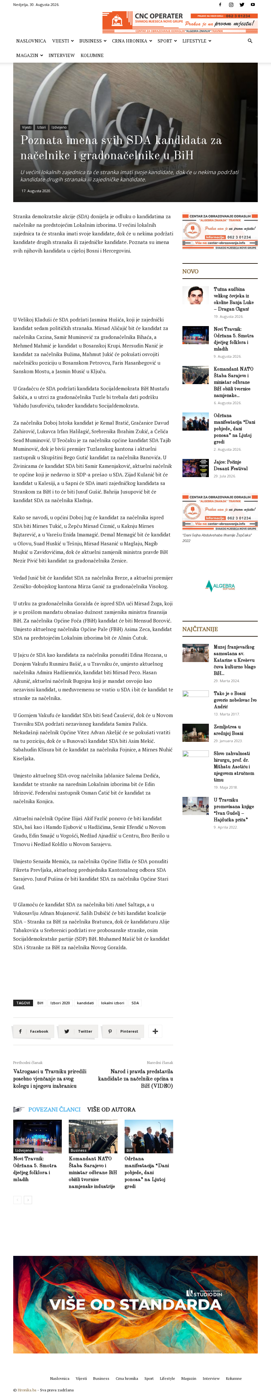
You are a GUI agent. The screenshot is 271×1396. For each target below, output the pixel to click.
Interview (62, 55)
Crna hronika (129, 41)
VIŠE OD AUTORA (111, 1109)
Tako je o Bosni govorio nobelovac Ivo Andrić (235, 700)
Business (90, 41)
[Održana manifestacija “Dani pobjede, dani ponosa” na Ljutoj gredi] (149, 1136)
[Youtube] (253, 4)
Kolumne (92, 55)
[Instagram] (231, 4)
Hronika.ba (27, 1389)
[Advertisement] (133, 278)
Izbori (41, 127)
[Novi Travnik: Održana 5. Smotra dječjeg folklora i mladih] (37, 1136)
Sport (165, 41)
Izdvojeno (59, 127)
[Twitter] (242, 4)
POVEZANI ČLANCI (54, 1109)
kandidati (85, 1002)
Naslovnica (31, 41)
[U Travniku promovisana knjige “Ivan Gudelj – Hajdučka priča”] (195, 806)
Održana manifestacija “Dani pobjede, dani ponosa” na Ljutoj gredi (147, 1173)
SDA (135, 1002)
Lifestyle (194, 41)
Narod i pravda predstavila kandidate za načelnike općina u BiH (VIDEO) (135, 1079)
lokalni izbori (112, 1002)
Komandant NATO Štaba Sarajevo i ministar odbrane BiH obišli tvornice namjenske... (233, 382)
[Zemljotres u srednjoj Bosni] (195, 733)
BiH (40, 1002)
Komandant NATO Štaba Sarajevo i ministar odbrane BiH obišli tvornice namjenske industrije (93, 1173)
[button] (250, 41)
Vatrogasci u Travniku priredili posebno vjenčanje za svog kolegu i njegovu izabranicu (49, 1079)
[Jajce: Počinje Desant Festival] (195, 468)
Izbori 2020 (60, 1002)
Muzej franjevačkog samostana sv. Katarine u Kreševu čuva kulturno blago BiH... (235, 660)
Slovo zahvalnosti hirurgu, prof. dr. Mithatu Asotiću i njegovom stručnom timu (234, 766)
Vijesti (60, 41)
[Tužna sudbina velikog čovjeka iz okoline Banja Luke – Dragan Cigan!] (195, 295)
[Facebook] (220, 4)
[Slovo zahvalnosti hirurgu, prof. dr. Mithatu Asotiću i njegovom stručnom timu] (195, 759)
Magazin (27, 55)
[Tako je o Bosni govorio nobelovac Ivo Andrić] (195, 700)
